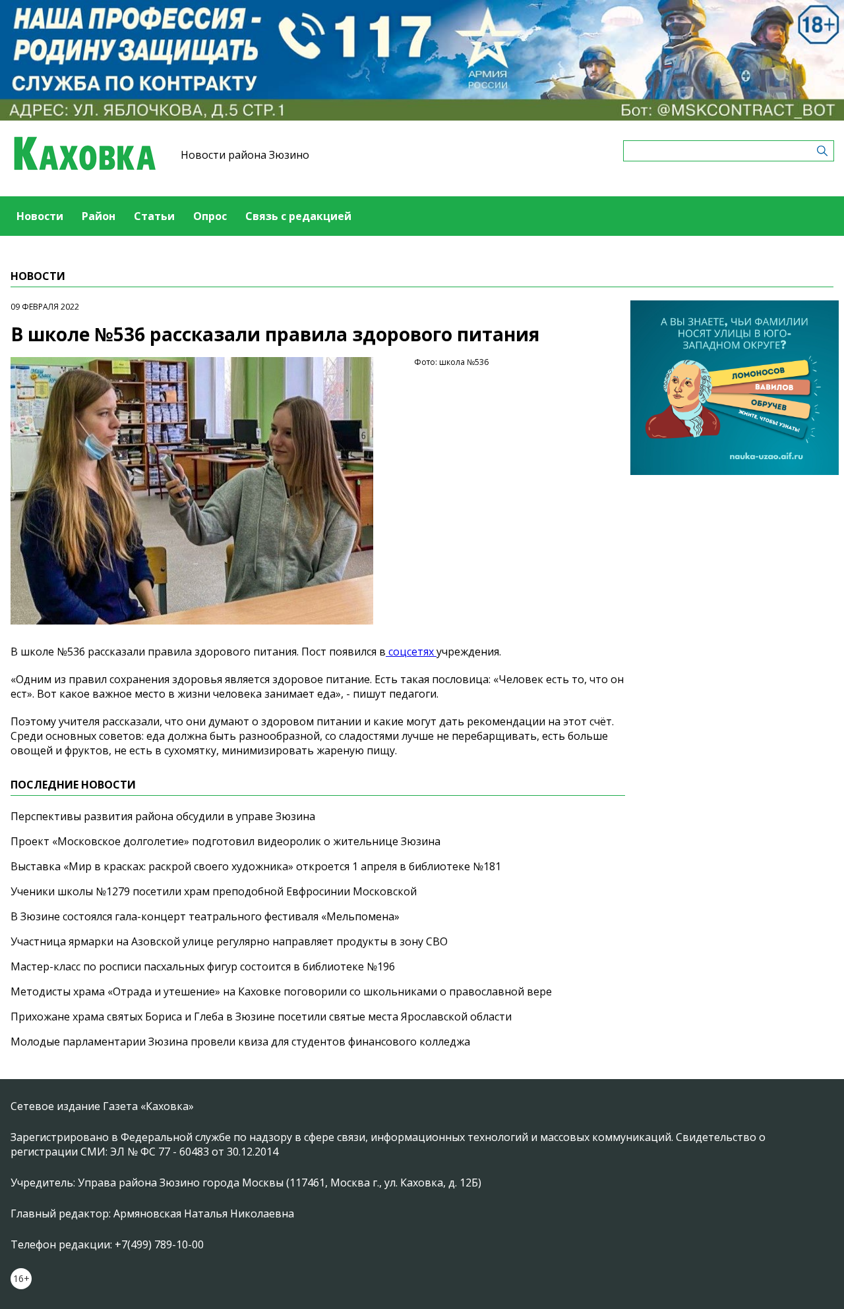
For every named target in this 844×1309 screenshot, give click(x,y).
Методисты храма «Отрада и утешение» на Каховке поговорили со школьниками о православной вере (281, 991)
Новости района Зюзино (245, 155)
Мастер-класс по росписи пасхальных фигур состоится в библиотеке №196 (203, 966)
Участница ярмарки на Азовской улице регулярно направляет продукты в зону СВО (229, 941)
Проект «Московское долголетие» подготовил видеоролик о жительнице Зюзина (225, 841)
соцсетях (411, 651)
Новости (39, 216)
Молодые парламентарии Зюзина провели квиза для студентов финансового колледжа (240, 1041)
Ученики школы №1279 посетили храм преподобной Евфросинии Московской (214, 891)
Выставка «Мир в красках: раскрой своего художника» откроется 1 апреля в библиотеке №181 (256, 866)
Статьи (154, 216)
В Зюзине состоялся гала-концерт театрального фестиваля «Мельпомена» (205, 916)
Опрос (210, 216)
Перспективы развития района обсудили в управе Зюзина (163, 816)
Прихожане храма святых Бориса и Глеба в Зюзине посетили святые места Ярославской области (261, 1016)
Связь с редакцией (298, 216)
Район (98, 216)
